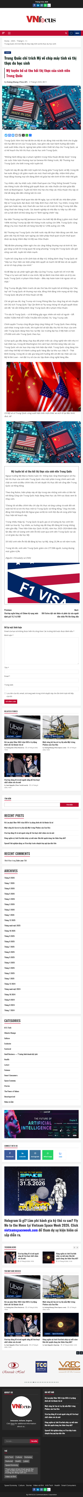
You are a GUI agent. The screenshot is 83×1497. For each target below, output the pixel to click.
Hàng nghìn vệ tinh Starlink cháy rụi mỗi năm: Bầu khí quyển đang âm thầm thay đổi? (35, 838)
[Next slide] (77, 1247)
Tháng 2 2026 (9, 909)
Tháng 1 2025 (9, 978)
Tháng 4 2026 (9, 899)
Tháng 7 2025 (9, 946)
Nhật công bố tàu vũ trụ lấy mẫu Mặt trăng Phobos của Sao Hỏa (59, 743)
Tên (6, 667)
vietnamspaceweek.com (21, 1229)
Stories (7, 1086)
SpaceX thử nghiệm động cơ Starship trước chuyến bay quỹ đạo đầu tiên (30, 843)
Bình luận (9, 635)
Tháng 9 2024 (9, 999)
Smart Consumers (11, 1075)
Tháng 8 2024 (9, 1005)
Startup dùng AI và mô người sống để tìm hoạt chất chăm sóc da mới (22, 781)
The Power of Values (11, 1091)
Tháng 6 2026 (9, 888)
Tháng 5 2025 (9, 957)
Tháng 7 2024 (9, 1010)
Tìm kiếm (7, 798)
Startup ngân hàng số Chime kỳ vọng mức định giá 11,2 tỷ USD (21, 613)
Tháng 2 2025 (9, 973)
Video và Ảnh (8, 1102)
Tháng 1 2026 (9, 915)
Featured (7, 1049)
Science (7, 1070)
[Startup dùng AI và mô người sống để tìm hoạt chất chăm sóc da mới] (22, 765)
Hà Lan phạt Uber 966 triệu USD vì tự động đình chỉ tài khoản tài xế (20, 743)
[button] (3, 33)
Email (7, 676)
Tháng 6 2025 (9, 952)
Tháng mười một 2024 (12, 989)
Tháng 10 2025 (9, 931)
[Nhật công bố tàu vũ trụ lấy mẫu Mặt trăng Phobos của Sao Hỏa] (61, 727)
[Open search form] (66, 33)
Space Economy (58, 736)
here (12, 1423)
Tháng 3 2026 (9, 904)
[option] (22, 1259)
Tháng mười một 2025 (12, 925)
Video (77, 33)
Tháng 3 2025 (9, 968)
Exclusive (7, 1043)
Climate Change (10, 1033)
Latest (7, 52)
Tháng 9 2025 (9, 936)
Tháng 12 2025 (9, 920)
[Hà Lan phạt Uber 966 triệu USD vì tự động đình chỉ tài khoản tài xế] (22, 727)
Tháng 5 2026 (9, 893)
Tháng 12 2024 (9, 984)
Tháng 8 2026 (9, 878)
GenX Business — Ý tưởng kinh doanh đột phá (21, 1054)
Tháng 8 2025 (9, 941)
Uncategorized (9, 1096)
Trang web (8, 685)
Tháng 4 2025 (9, 962)
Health (18, 774)
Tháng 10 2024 (9, 994)
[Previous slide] (74, 1247)
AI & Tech (10, 736)
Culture (7, 1038)
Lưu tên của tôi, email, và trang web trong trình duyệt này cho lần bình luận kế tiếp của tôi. (40, 694)
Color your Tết (21, 860)
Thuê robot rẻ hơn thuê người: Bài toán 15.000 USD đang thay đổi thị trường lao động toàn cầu (19, 1471)
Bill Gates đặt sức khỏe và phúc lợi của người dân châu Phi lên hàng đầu (60, 613)
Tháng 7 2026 (9, 883)
